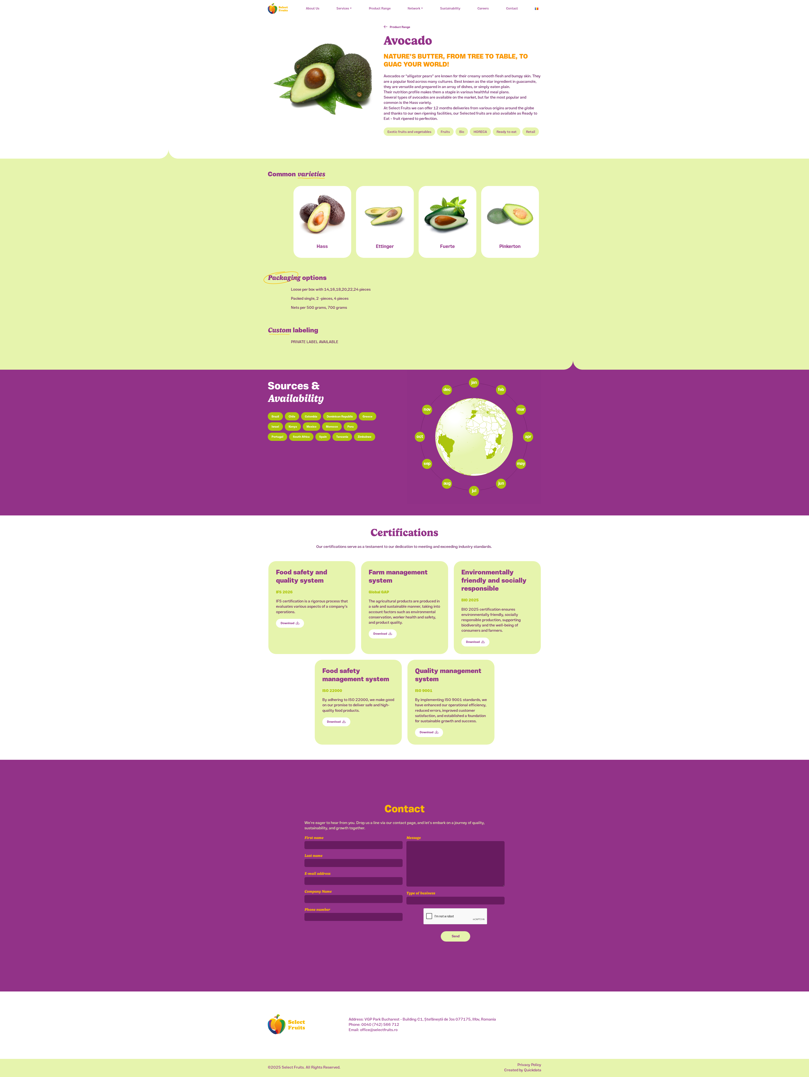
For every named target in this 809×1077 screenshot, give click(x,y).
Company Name (318, 891)
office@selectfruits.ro (379, 1030)
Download (287, 623)
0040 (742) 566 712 (380, 1025)
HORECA (480, 132)
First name (313, 837)
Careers (483, 8)
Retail (530, 132)
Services (342, 8)
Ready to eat (507, 132)
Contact (512, 8)
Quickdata (532, 1070)
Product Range (380, 8)
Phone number (317, 909)
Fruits (445, 132)
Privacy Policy (529, 1065)
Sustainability (450, 8)
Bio (461, 132)
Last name (313, 855)
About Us (312, 8)
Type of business (420, 893)
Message (413, 837)
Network (414, 8)
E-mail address (317, 873)
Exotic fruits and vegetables (409, 132)
